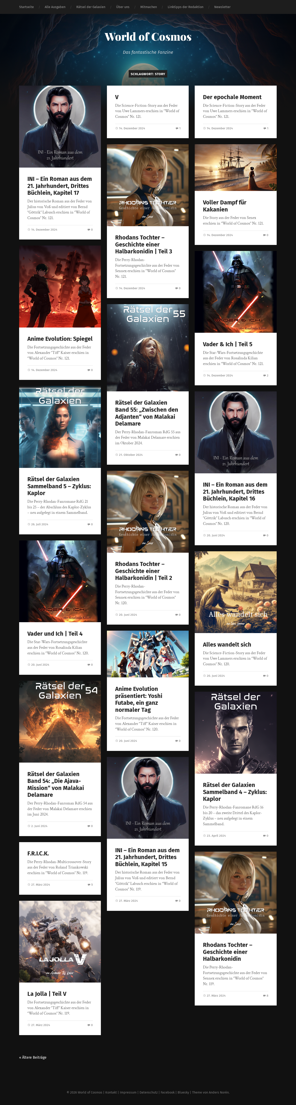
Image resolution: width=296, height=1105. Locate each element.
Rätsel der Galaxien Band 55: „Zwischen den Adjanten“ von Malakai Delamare (146, 413)
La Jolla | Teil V (46, 993)
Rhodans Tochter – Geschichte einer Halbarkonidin (227, 951)
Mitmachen (148, 7)
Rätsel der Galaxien (90, 7)
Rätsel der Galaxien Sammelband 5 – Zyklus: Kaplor (59, 486)
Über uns (122, 7)
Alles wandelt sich (227, 644)
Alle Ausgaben (55, 7)
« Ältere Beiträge (33, 1057)
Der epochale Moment (232, 97)
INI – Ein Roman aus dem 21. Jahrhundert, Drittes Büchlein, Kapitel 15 (147, 857)
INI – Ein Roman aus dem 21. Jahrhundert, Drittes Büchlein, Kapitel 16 (235, 491)
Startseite (26, 7)
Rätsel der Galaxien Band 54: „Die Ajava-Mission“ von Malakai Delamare (55, 785)
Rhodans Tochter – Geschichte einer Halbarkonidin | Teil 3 (143, 244)
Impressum (128, 1092)
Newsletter (222, 7)
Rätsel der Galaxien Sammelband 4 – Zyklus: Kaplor (235, 792)
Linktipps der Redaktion (185, 7)
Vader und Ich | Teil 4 (55, 633)
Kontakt (111, 1092)
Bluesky (183, 1092)
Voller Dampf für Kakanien (224, 206)
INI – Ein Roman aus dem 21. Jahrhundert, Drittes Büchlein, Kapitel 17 (59, 185)
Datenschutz (149, 1092)
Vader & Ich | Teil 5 (227, 344)
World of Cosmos (148, 36)
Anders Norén (219, 1092)
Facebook (168, 1092)
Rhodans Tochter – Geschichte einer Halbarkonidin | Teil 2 (143, 571)
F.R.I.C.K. (38, 853)
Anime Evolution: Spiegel (60, 338)
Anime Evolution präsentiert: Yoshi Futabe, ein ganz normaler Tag (138, 699)
